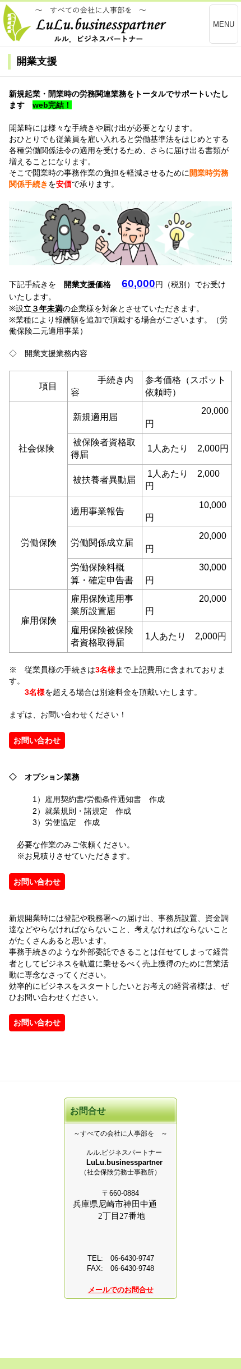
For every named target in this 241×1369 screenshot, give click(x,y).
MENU (223, 24)
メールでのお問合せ (121, 1289)
